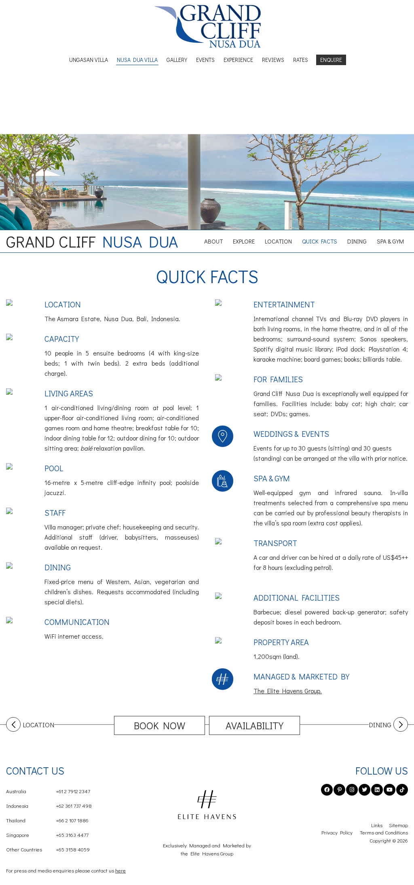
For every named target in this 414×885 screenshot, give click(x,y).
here (120, 870)
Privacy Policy (337, 832)
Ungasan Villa (88, 60)
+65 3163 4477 (47, 834)
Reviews (273, 60)
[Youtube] (389, 790)
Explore (244, 241)
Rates (300, 60)
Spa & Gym (390, 241)
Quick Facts (319, 241)
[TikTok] (402, 790)
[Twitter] (364, 790)
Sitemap (398, 824)
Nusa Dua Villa (137, 60)
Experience (238, 60)
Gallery (177, 60)
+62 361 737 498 (49, 805)
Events (205, 60)
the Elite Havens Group (207, 853)
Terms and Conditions (384, 832)
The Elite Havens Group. (287, 690)
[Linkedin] (377, 790)
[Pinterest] (339, 790)
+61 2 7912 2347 (48, 791)
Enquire (331, 60)
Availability (254, 725)
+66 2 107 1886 (47, 820)
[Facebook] (327, 790)
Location (278, 241)
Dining (357, 241)
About (213, 241)
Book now (159, 725)
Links (376, 824)
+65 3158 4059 (48, 849)
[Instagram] (352, 790)
